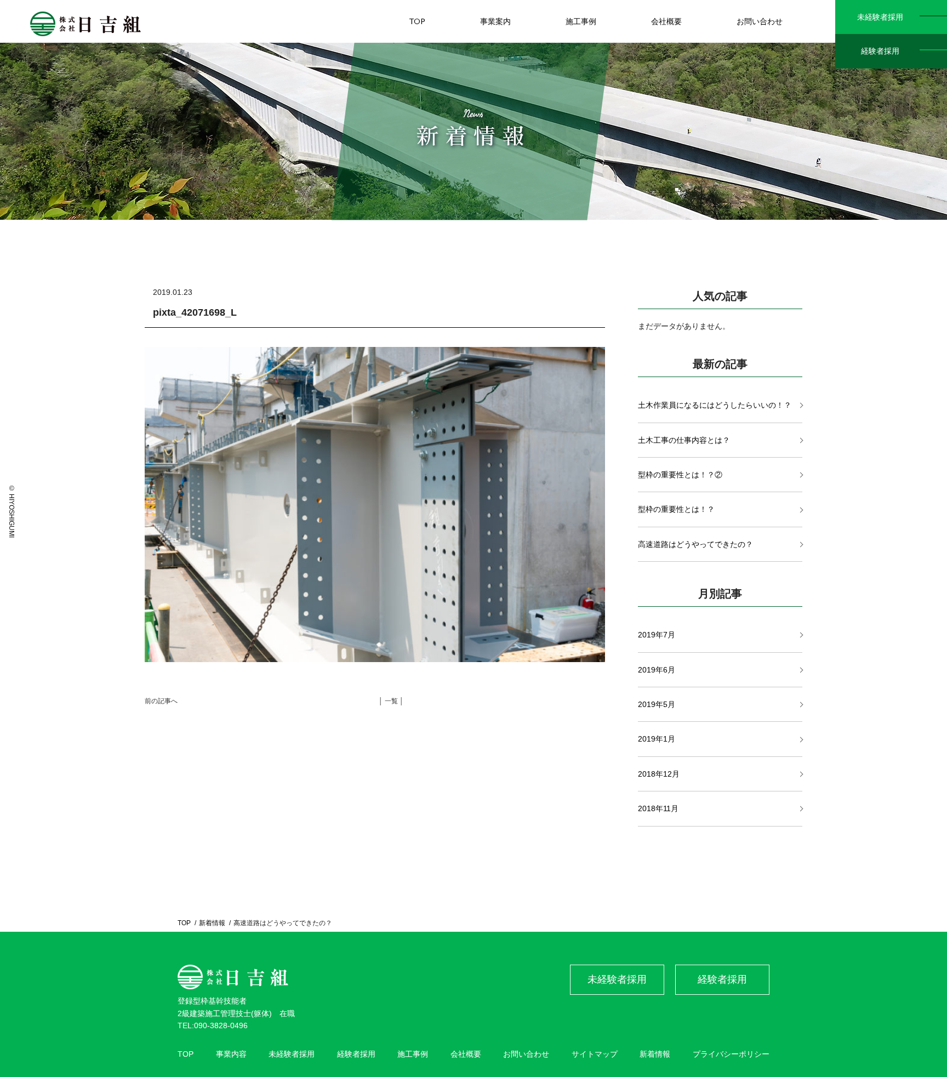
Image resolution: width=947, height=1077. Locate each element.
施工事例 (581, 21)
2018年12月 (659, 774)
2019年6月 (656, 669)
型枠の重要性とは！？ (676, 509)
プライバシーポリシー (731, 1054)
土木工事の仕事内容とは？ (684, 440)
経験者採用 (880, 51)
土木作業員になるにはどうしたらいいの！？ (714, 405)
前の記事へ (161, 701)
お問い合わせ (760, 21)
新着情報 (212, 923)
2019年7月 (656, 634)
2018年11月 (658, 808)
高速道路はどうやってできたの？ (695, 544)
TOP (417, 21)
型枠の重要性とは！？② (680, 474)
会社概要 (666, 21)
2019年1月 (656, 738)
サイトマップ (595, 1054)
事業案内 (495, 21)
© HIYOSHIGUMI (11, 511)
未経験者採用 (880, 17)
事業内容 (231, 1054)
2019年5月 (656, 704)
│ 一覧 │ (391, 701)
